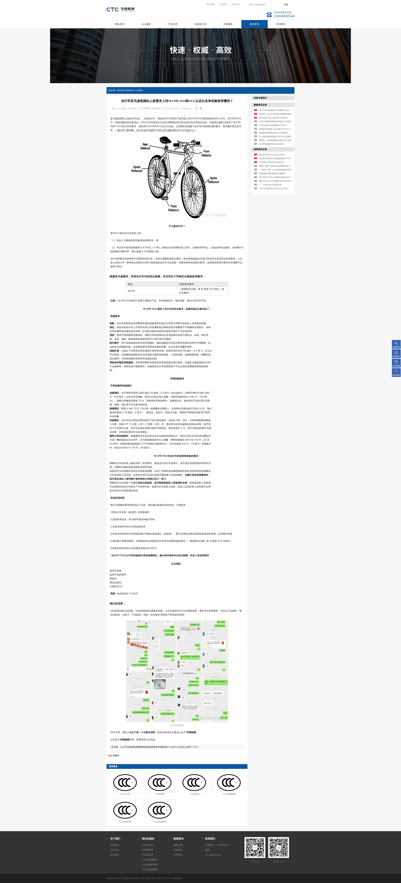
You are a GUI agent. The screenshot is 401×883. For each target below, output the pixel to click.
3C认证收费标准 (229, 794)
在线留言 (223, 4)
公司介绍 (114, 850)
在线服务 (228, 24)
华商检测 (124, 739)
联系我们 (236, 4)
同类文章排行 (260, 98)
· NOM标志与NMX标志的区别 (270, 162)
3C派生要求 (160, 794)
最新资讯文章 (260, 105)
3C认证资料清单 (125, 822)
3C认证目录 (194, 794)
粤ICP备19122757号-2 (162, 878)
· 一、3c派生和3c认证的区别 (269, 185)
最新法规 (178, 845)
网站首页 (120, 24)
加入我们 (114, 855)
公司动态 (178, 855)
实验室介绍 (200, 24)
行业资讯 (139, 90)
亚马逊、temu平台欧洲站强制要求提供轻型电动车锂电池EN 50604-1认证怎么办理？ (152, 747)
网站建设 (178, 878)
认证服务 (146, 24)
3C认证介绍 (125, 794)
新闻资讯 (254, 24)
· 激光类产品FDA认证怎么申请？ (272, 155)
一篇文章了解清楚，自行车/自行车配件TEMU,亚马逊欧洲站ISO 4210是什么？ (155, 130)
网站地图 (210, 4)
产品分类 (172, 24)
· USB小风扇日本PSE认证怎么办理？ (273, 188)
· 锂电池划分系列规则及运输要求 (272, 173)
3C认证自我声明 (160, 822)
